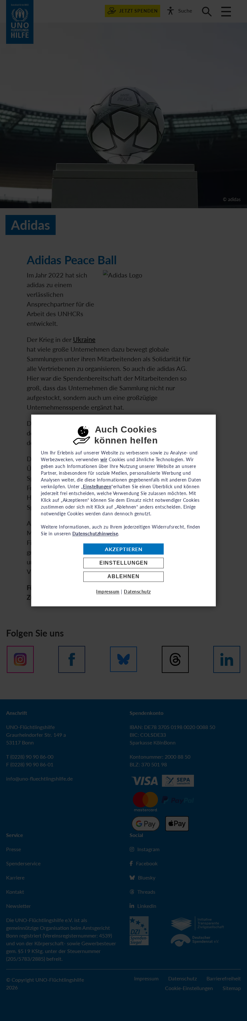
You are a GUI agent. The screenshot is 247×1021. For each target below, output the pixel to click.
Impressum (108, 592)
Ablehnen (123, 576)
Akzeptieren (123, 549)
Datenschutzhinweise (95, 533)
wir (103, 459)
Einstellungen (123, 563)
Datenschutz (137, 592)
